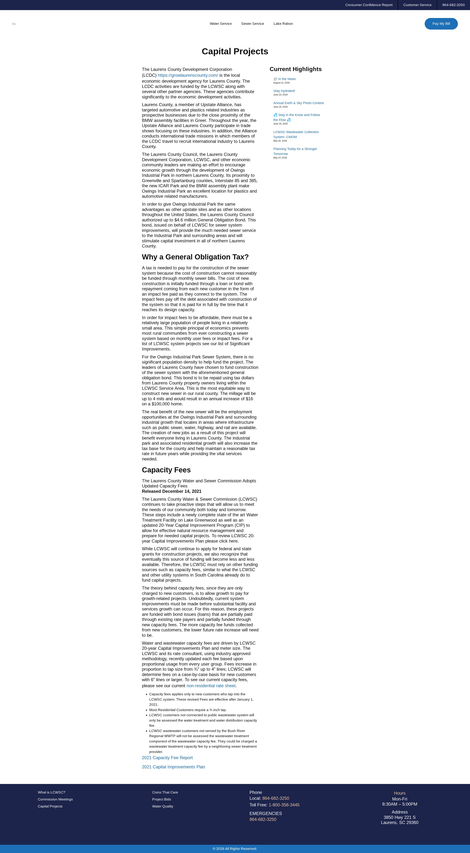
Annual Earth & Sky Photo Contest (298, 103)
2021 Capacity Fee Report (167, 757)
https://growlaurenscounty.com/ (188, 75)
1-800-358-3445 (284, 804)
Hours (400, 793)
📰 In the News (284, 79)
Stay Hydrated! (284, 91)
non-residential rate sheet (211, 685)
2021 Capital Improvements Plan (173, 766)
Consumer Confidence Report (369, 5)
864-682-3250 (453, 5)
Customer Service (417, 5)
